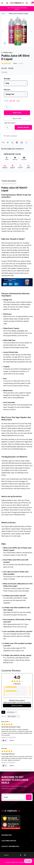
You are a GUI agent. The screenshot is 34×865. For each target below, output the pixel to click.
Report (12, 740)
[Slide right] (31, 31)
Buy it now (17, 118)
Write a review (17, 705)
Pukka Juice (6, 52)
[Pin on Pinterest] (17, 142)
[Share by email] (21, 142)
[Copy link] (26, 142)
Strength (7, 79)
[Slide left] (2, 8)
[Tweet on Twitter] (12, 142)
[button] (2, 3)
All (3, 712)
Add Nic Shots (9, 123)
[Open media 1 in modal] (17, 31)
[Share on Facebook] (8, 142)
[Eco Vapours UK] (10, 811)
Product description (9, 181)
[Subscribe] (29, 797)
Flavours (7, 90)
